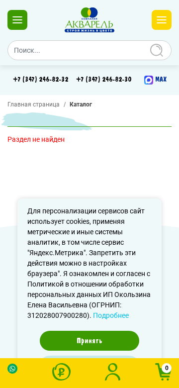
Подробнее (111, 315)
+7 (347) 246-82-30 (103, 79)
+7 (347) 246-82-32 (40, 79)
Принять (89, 341)
